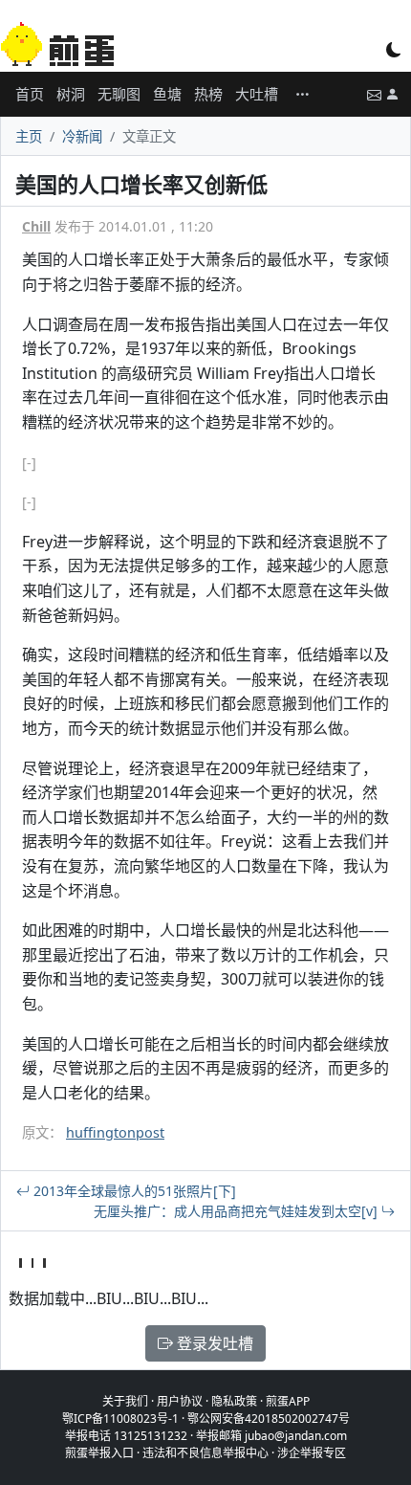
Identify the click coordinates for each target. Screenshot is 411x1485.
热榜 (208, 93)
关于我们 (125, 1401)
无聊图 (119, 93)
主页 (28, 136)
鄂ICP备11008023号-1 (120, 1418)
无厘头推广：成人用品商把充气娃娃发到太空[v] (237, 1211)
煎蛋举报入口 (99, 1453)
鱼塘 (167, 93)
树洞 (70, 93)
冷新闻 (82, 136)
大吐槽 (256, 93)
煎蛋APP (288, 1401)
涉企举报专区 (311, 1453)
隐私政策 (234, 1401)
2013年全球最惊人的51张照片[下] (133, 1191)
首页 (29, 93)
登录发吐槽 (213, 1343)
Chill (36, 226)
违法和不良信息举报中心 (205, 1453)
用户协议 (180, 1401)
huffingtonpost (115, 1132)
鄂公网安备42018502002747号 (268, 1418)
